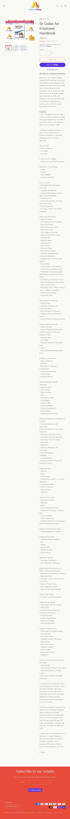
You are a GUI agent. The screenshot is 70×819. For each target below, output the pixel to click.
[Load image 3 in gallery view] (23, 48)
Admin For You (12, 812)
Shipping (42, 41)
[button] (4, 6)
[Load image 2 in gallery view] (16, 48)
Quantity (42, 49)
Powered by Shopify (21, 812)
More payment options (52, 69)
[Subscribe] (49, 782)
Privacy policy (40, 812)
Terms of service (49, 812)
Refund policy (31, 812)
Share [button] (43, 752)
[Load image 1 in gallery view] (8, 48)
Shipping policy (59, 812)
